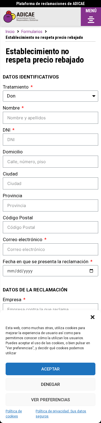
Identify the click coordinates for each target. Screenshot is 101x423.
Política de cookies (14, 413)
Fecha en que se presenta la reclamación (46, 261)
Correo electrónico (23, 239)
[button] (92, 317)
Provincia (12, 195)
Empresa (12, 299)
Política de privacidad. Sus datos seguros (61, 413)
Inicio (10, 31)
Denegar (50, 384)
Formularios (31, 31)
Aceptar (50, 369)
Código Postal (18, 217)
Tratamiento (16, 87)
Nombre (12, 108)
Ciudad (10, 174)
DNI (7, 130)
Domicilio (13, 152)
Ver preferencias (50, 399)
